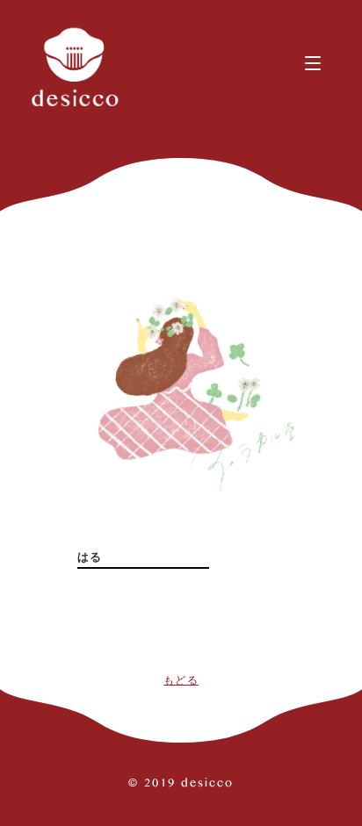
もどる (181, 680)
